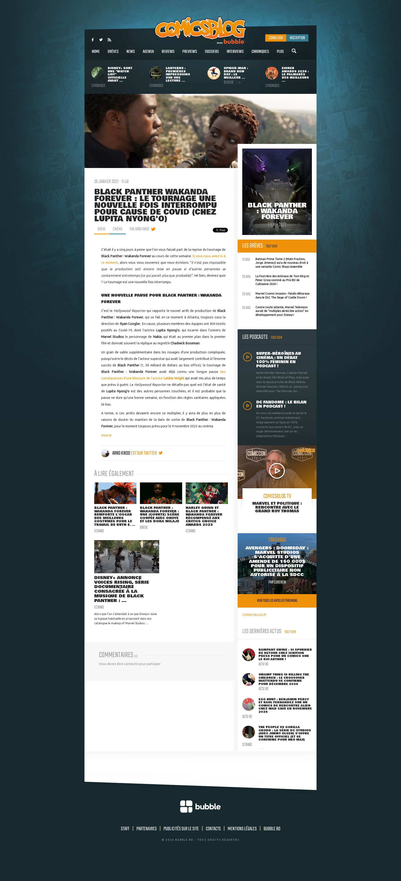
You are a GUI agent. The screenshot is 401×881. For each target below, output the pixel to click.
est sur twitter (144, 453)
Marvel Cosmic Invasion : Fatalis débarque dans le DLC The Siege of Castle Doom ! (276, 295)
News (130, 51)
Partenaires (146, 829)
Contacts (213, 829)
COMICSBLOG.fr (254, 615)
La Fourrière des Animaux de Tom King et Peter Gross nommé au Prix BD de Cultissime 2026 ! (275, 279)
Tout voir (271, 246)
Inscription (297, 38)
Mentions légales (242, 829)
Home (96, 51)
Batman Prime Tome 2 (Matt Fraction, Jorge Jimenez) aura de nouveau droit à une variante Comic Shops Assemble (275, 262)
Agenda (148, 51)
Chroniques (260, 51)
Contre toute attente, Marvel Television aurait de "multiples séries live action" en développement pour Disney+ (275, 310)
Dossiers (212, 51)
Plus (280, 51)
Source (106, 435)
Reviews (168, 51)
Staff (125, 829)
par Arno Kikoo (139, 229)
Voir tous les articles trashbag (277, 601)
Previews (189, 51)
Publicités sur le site (181, 829)
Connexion (276, 38)
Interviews (235, 51)
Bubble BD (272, 829)
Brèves (113, 51)
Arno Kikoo (121, 453)
